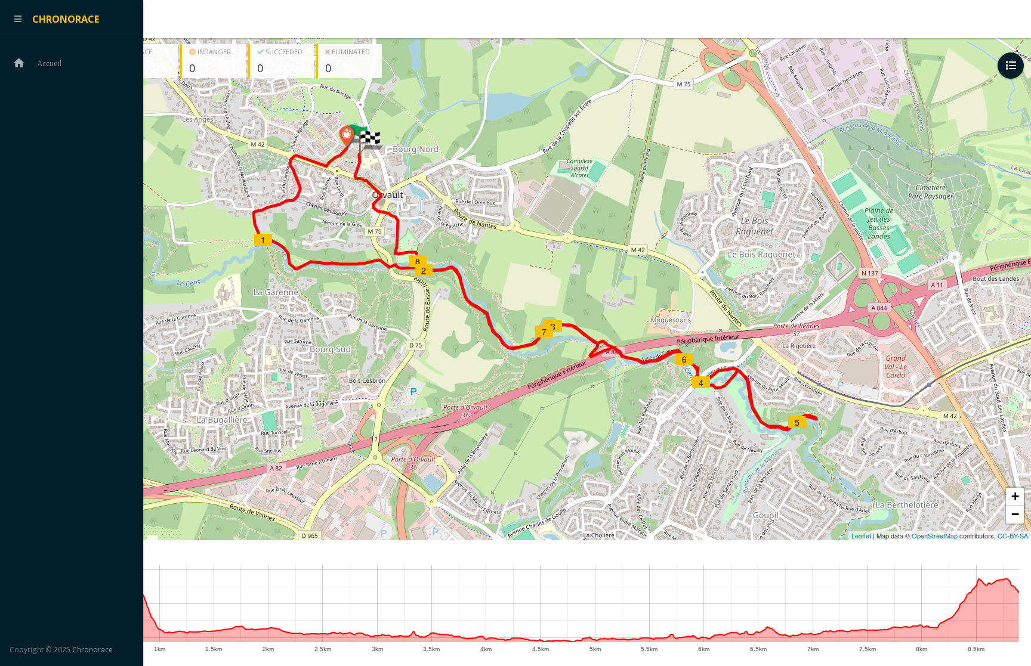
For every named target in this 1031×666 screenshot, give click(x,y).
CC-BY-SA (1013, 535)
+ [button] (1015, 496)
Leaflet (861, 535)
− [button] (1015, 514)
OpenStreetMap (935, 535)
